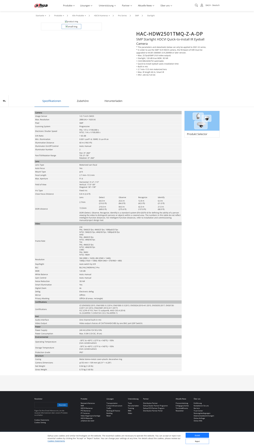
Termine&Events (182, 408)
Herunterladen (133, 406)
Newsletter (180, 411)
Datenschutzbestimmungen (204, 416)
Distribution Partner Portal (152, 411)
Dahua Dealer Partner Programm (155, 406)
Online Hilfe (198, 421)
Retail (108, 416)
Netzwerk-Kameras (88, 403)
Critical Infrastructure (114, 406)
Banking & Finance (113, 411)
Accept (197, 435)
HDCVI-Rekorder (87, 418)
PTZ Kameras (85, 411)
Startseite (40, 15)
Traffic (108, 408)
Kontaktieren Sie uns (201, 406)
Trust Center (198, 411)
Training (131, 408)
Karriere (197, 408)
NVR (82, 406)
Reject (197, 441)
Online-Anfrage (199, 418)
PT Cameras (85, 413)
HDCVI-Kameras (101, 15)
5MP (137, 15)
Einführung (198, 403)
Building (109, 413)
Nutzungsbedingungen (202, 413)
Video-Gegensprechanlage (90, 416)
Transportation (111, 403)
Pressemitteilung (182, 403)
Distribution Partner (150, 403)
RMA (129, 411)
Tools (130, 403)
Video (130, 413)
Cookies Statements (56, 441)
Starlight (151, 15)
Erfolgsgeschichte (182, 406)
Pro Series (122, 15)
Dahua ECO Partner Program (153, 408)
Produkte (58, 15)
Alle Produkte (78, 15)
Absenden (62, 405)
